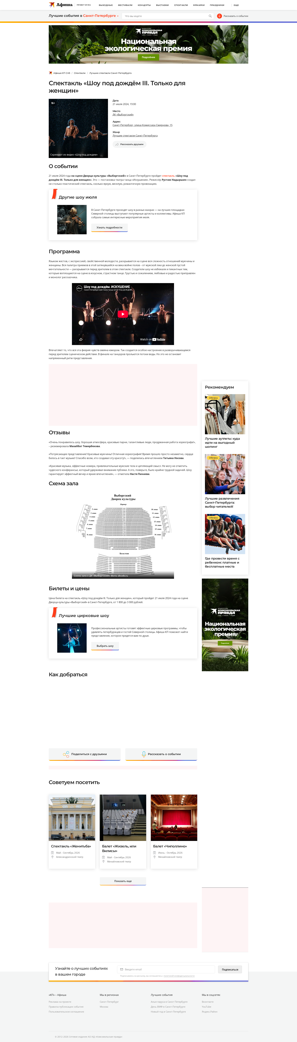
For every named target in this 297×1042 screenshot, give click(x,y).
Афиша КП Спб (61, 73)
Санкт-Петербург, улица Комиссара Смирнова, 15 (142, 125)
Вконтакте (207, 1001)
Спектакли (181, 5)
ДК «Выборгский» (123, 114)
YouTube (206, 1006)
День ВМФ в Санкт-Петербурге (168, 1006)
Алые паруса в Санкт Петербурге (169, 1001)
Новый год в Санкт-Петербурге (168, 1011)
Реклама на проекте (60, 1001)
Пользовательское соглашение (66, 1011)
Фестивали (125, 5)
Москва (104, 1006)
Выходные (106, 5)
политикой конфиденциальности (179, 976)
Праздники (217, 5)
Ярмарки (199, 5)
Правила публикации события (66, 1006)
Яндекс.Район (209, 1011)
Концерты (144, 5)
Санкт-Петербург (109, 1001)
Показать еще (123, 881)
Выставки (162, 5)
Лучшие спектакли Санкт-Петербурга (110, 73)
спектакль (168, 175)
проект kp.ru (84, 5)
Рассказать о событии (236, 15)
